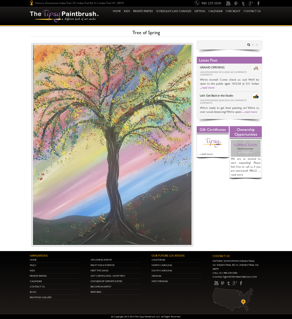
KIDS (127, 11)
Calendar (215, 11)
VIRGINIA (156, 276)
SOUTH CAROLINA (162, 270)
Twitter (243, 3)
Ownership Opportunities (106, 281)
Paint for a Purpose (103, 265)
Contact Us (252, 11)
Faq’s (33, 265)
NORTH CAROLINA (162, 265)
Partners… (97, 292)
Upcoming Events (101, 259)
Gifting (199, 11)
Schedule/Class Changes (173, 11)
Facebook (258, 3)
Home (117, 11)
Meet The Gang (99, 270)
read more (208, 87)
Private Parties (143, 11)
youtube (228, 3)
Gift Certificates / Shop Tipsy (108, 276)
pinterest (235, 3)
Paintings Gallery (41, 297)
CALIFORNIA (158, 259)
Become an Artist (101, 286)
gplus (250, 3)
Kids (32, 270)
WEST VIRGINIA (160, 281)
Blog (33, 292)
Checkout (233, 11)
